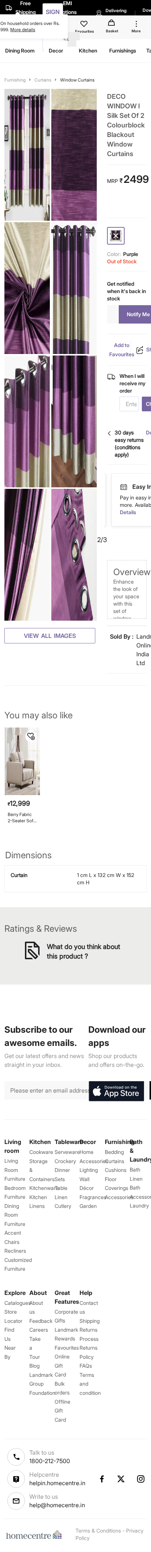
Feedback (40, 1321)
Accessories (119, 1197)
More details (22, 29)
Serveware (67, 1152)
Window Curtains (77, 80)
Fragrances (93, 1197)
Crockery (65, 1161)
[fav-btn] (31, 736)
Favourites (67, 1348)
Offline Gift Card (62, 1410)
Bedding (114, 1152)
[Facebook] (101, 1479)
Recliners (15, 1251)
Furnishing (15, 80)
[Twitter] (121, 1479)
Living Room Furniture (14, 1170)
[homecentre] (35, 1534)
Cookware (41, 1152)
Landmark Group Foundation (42, 1384)
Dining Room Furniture (14, 1215)
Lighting (89, 1170)
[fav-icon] (84, 25)
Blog (34, 1365)
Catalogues (17, 1303)
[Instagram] (141, 1479)
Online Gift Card (62, 1365)
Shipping (90, 1321)
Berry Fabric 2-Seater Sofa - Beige (22, 818)
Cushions (115, 1170)
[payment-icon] (123, 487)
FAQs (86, 1365)
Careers (38, 1330)
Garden (88, 1206)
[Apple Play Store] (116, 1091)
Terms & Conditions (98, 1530)
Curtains (42, 80)
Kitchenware (44, 1188)
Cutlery (63, 1206)
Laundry (139, 1205)
